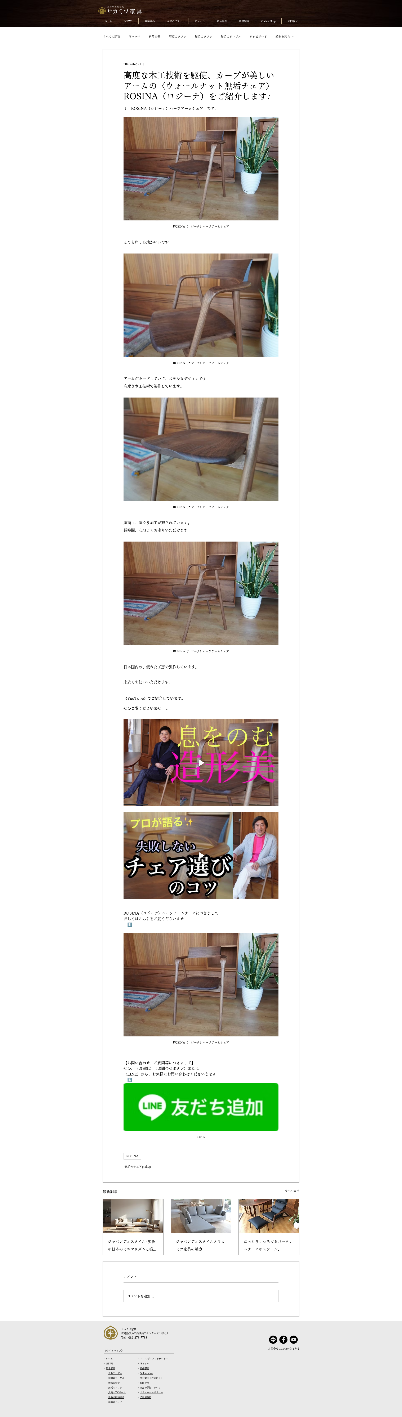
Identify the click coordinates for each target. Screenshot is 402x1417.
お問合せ (144, 1383)
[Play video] (201, 762)
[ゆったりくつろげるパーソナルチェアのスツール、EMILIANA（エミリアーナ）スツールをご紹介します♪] (269, 1216)
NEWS (109, 1363)
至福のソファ (177, 36)
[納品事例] (201, 1216)
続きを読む (283, 36)
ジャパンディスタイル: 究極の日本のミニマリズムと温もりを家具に (132, 1246)
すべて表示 (292, 1190)
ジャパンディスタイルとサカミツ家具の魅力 (200, 1245)
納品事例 (154, 36)
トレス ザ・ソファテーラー (154, 1359)
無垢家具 (110, 1368)
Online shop (146, 1373)
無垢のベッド (115, 1402)
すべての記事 (111, 36)
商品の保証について (150, 1387)
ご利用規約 (145, 1397)
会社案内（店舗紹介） (151, 1378)
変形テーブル (115, 1373)
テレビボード (258, 36)
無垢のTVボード (117, 1392)
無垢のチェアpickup (137, 1166)
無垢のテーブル (231, 36)
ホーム (109, 1359)
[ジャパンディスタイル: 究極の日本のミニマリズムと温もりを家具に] (133, 1216)
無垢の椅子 (114, 1383)
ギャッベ (134, 36)
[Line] (273, 1340)
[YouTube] (294, 1340)
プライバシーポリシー (151, 1392)
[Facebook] (283, 1340)
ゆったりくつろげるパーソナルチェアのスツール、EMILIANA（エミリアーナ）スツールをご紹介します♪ (268, 1246)
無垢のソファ (203, 36)
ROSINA (132, 1156)
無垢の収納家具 (116, 1397)
